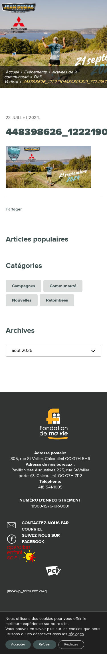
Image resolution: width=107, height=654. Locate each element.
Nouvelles (21, 300)
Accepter (18, 644)
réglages (76, 634)
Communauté (63, 286)
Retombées (57, 300)
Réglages (71, 644)
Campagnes (23, 286)
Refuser (45, 644)
